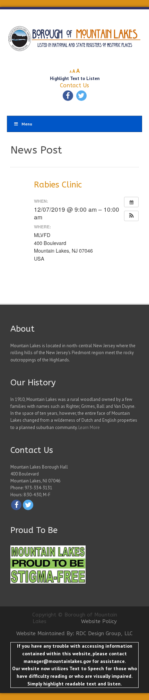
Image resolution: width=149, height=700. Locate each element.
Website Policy (99, 621)
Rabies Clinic (58, 185)
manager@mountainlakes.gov (57, 661)
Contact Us (74, 85)
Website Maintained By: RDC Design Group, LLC (74, 633)
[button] (131, 216)
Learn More (89, 427)
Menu (26, 123)
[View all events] (131, 202)
